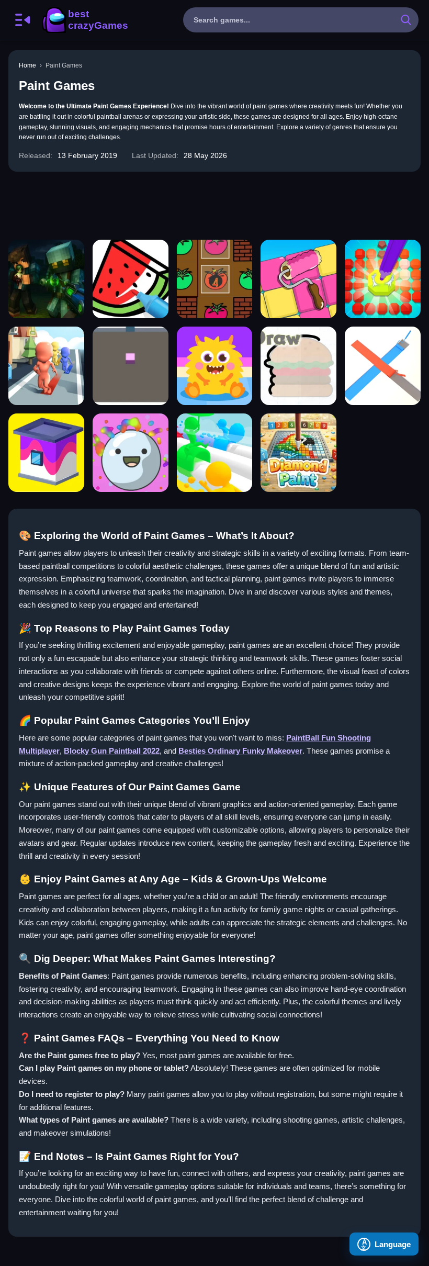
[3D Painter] (130, 366)
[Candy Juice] (130, 452)
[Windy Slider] (215, 452)
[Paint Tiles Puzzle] (298, 279)
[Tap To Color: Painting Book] (130, 279)
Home (27, 65)
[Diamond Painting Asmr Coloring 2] (383, 279)
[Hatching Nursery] (215, 366)
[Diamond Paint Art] (298, 452)
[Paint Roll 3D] (383, 366)
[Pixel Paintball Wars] (46, 279)
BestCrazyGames (84, 20)
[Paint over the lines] (46, 366)
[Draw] (298, 366)
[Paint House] (46, 452)
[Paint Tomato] (215, 279)
